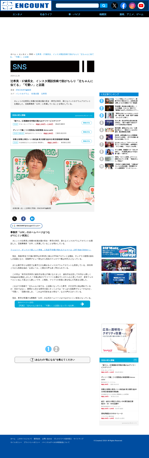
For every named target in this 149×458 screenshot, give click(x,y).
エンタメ (17, 14)
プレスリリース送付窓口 (63, 439)
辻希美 (44, 94)
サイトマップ (78, 439)
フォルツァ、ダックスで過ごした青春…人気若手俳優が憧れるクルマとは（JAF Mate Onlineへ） (50, 250)
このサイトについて (24, 439)
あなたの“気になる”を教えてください (55, 359)
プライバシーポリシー (32, 442)
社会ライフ (46, 14)
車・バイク (75, 14)
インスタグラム (22, 94)
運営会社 (37, 439)
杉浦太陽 (35, 94)
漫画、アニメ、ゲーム (132, 14)
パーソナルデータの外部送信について (56, 442)
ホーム (12, 439)
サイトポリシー (16, 442)
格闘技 (103, 14)
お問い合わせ (47, 439)
